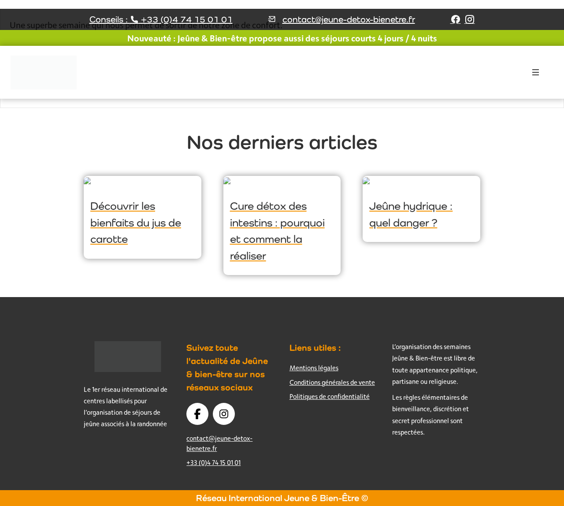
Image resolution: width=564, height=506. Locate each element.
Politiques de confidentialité (329, 396)
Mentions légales (313, 368)
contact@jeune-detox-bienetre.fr (348, 19)
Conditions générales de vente (332, 382)
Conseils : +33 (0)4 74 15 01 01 (161, 19)
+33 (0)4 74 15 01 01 (213, 462)
